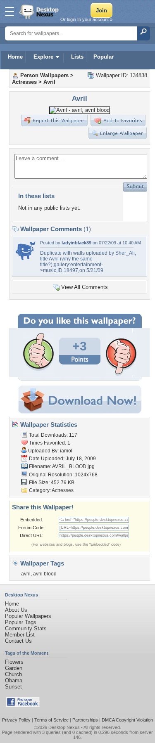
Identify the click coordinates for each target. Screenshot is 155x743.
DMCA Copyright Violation (127, 719)
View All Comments (84, 287)
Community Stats (26, 628)
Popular (103, 57)
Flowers (14, 662)
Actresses (24, 82)
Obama (13, 680)
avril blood (45, 574)
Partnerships (85, 719)
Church (13, 674)
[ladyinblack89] (25, 259)
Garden (13, 668)
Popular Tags (20, 622)
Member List (20, 635)
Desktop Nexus (64, 727)
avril (26, 574)
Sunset (13, 687)
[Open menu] (9, 11)
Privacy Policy (16, 719)
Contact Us (18, 641)
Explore (43, 57)
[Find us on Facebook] (23, 705)
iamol (66, 451)
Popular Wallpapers (28, 616)
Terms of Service (51, 719)
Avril (49, 82)
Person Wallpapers (44, 75)
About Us (16, 610)
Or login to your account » (86, 19)
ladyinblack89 (76, 242)
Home (15, 57)
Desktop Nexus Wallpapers (39, 11)
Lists (77, 57)
